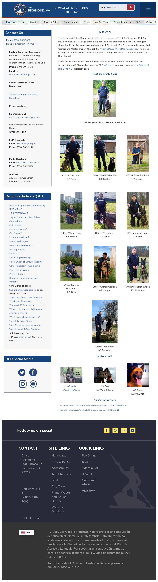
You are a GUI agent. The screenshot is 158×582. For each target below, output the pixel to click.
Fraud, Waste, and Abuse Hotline (61, 497)
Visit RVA (88, 491)
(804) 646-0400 (22, 40)
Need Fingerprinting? (20, 257)
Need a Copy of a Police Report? (25, 261)
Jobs (85, 462)
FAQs (138, 22)
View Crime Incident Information (25, 325)
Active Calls (16, 225)
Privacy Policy (61, 462)
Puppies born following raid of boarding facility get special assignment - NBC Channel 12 (89, 410)
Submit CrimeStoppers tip (23, 289)
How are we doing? (19, 237)
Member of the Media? (20, 245)
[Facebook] (107, 430)
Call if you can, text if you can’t (24, 117)
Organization (70, 22)
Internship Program (19, 241)
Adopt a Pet (90, 468)
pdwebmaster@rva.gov (25, 43)
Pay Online (89, 455)
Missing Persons (17, 249)
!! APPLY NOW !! (19, 213)
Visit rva (71, 12)
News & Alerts (65, 8)
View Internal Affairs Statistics (25, 329)
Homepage (59, 455)
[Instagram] (115, 430)
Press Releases (17, 274)
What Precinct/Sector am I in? (24, 317)
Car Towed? (15, 233)
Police (10, 22)
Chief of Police (51, 22)
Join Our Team (102, 22)
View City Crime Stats (20, 321)
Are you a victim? (18, 229)
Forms (86, 22)
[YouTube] (133, 430)
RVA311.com (30, 518)
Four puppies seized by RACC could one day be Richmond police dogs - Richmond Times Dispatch (92, 405)
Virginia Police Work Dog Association (118, 48)
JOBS (84, 8)
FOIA (55, 480)
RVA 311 (88, 474)
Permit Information (19, 269)
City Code (58, 486)
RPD (19, 143)
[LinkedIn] (124, 430)
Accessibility (60, 468)
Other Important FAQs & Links (25, 265)
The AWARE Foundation (21, 305)
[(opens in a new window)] (22, 372)
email (21, 336)
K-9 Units (108, 65)
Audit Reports (61, 474)
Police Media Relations (27, 162)
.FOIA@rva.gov (28, 143)
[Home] (26, 9)
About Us (34, 22)
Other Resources (122, 22)
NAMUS (13, 253)
